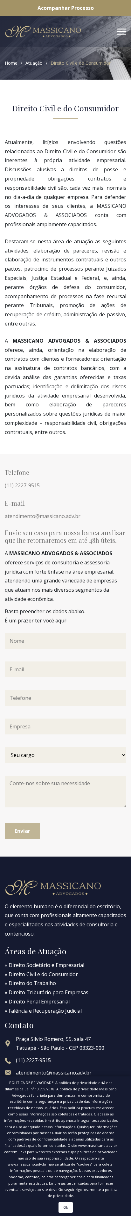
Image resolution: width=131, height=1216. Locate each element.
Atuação (34, 63)
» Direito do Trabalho (30, 983)
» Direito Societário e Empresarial (44, 965)
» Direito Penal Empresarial (37, 1001)
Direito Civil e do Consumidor (81, 63)
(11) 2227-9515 (22, 485)
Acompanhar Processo (66, 7)
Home (11, 63)
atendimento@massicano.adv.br (42, 516)
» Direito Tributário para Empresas (46, 992)
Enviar (22, 830)
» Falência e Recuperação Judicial (43, 1010)
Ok (65, 1207)
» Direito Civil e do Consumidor (41, 974)
